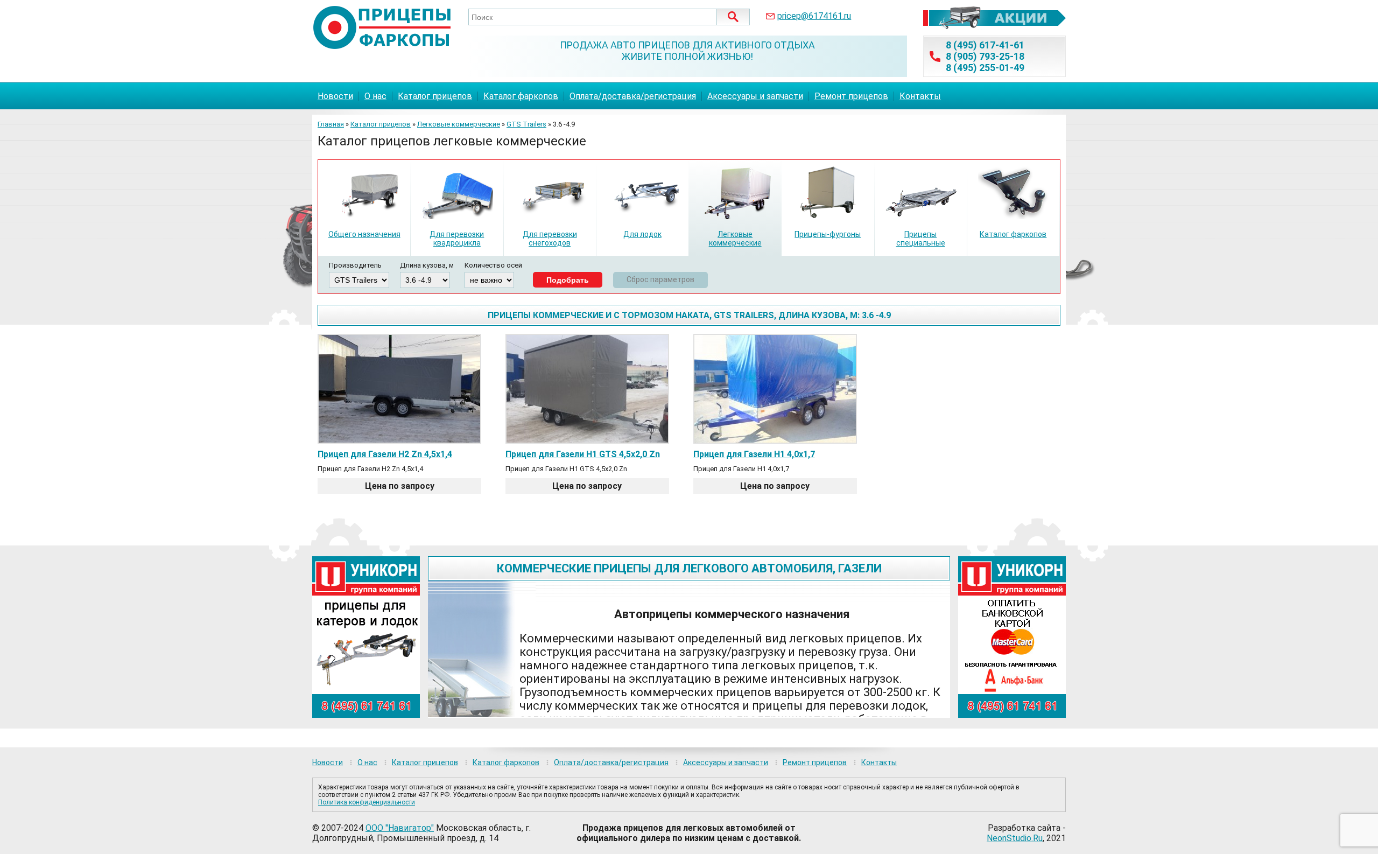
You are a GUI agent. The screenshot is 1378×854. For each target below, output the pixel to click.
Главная (331, 124)
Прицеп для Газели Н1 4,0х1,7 (754, 454)
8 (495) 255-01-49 (985, 67)
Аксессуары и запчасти (755, 96)
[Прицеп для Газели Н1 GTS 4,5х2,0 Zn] (587, 440)
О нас (375, 96)
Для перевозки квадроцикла (457, 238)
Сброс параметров (660, 279)
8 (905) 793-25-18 (985, 56)
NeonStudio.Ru (1015, 838)
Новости (335, 96)
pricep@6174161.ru (814, 16)
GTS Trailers (526, 124)
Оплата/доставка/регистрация (633, 96)
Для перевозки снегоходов (550, 238)
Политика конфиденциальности (366, 802)
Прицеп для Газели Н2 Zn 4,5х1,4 (385, 454)
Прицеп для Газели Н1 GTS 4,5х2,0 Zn (582, 454)
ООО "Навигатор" (399, 828)
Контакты (920, 96)
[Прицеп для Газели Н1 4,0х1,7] (775, 440)
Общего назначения (364, 234)
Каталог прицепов (435, 96)
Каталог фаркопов (520, 96)
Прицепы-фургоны (828, 234)
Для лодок (642, 234)
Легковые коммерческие (458, 124)
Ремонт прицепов (851, 96)
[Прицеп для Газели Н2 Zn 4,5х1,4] (399, 440)
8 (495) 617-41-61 (985, 45)
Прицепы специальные (920, 238)
